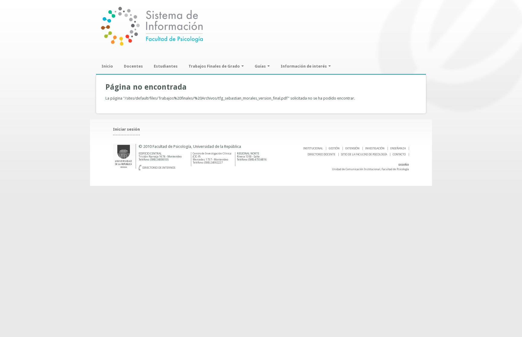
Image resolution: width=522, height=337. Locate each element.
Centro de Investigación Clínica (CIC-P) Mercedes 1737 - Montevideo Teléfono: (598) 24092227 (212, 158)
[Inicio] (152, 45)
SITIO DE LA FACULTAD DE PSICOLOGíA (364, 154)
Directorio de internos (158, 167)
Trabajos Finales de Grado (214, 66)
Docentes (133, 66)
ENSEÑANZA (398, 148)
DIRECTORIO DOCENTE (321, 154)
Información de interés (304, 66)
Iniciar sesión (126, 129)
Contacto (399, 154)
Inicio (107, 66)
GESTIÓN (334, 148)
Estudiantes (166, 66)
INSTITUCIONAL (313, 148)
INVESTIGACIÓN (375, 148)
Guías (261, 66)
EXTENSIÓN (352, 148)
